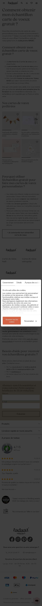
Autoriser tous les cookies (12, 320)
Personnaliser (29, 321)
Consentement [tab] (7, 282)
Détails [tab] (19, 282)
